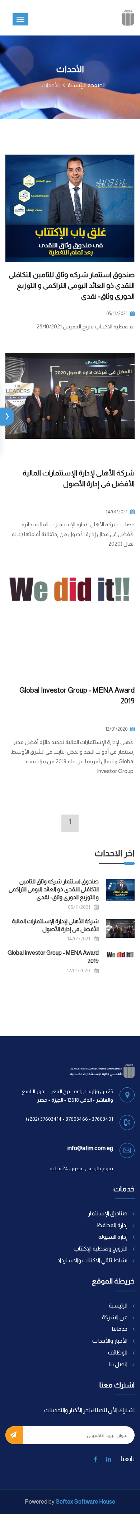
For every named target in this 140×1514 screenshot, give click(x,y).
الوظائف (117, 1352)
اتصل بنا (118, 1364)
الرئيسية (118, 1305)
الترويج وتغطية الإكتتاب (100, 1248)
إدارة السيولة (112, 1237)
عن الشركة (114, 1317)
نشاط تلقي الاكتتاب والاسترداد (92, 1260)
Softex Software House (85, 1502)
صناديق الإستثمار (107, 1213)
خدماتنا (119, 1329)
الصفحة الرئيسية (87, 85)
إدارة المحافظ (111, 1225)
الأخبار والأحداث (109, 1341)
